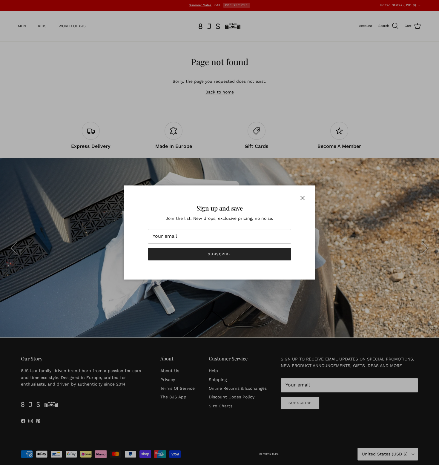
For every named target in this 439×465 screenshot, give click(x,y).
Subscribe (219, 254)
